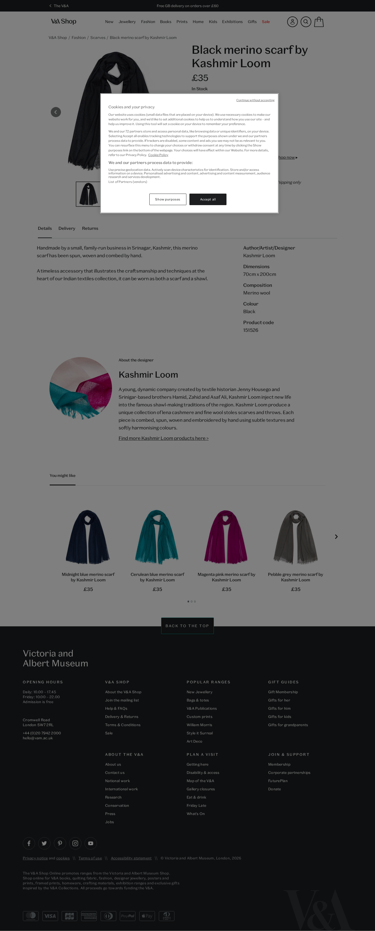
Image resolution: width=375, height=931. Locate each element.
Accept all (208, 199)
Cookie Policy (158, 155)
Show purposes (167, 199)
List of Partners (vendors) (127, 181)
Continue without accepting (255, 100)
